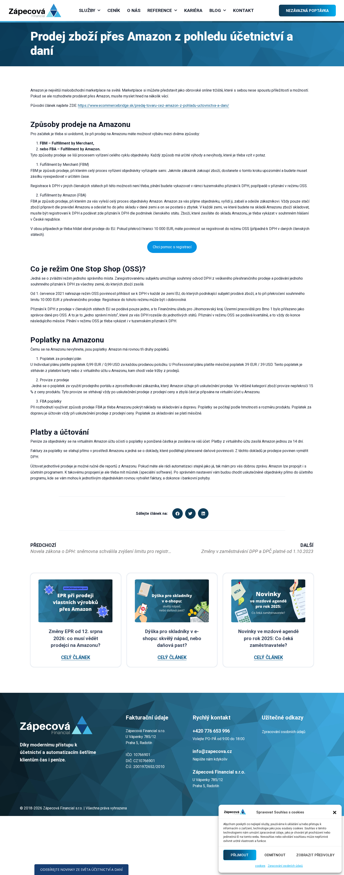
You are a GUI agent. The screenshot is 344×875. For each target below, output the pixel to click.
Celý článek (75, 657)
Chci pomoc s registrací (172, 247)
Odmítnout (274, 855)
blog (215, 10)
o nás (133, 10)
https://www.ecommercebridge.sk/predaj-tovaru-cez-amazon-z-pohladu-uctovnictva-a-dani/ (153, 105)
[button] (334, 812)
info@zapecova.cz (212, 751)
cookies (260, 866)
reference (159, 10)
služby (87, 10)
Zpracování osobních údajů (285, 866)
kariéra (193, 10)
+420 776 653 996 (211, 731)
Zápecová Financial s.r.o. (219, 772)
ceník (113, 10)
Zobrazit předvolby (315, 855)
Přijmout (240, 855)
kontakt (243, 10)
